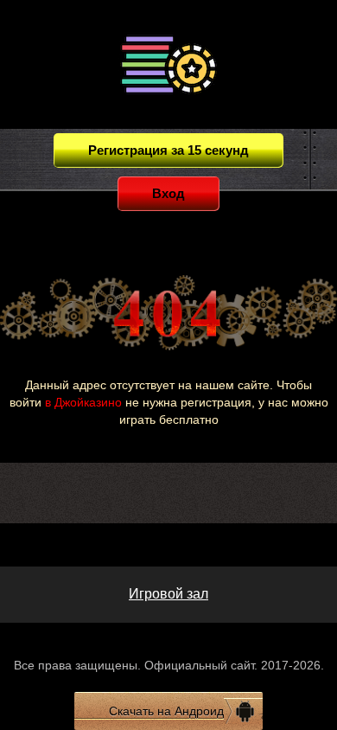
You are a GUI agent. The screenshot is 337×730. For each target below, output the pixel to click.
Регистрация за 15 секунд (168, 150)
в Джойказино (83, 402)
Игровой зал (168, 593)
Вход (168, 193)
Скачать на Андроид (166, 711)
